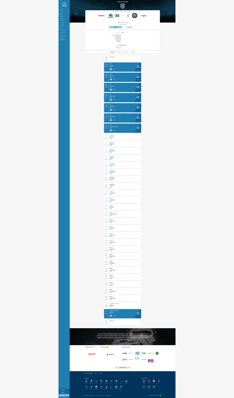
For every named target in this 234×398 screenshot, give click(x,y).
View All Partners (122, 367)
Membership (62, 32)
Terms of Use (86, 395)
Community (63, 20)
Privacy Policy (91, 395)
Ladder (62, 16)
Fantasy (62, 22)
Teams (61, 18)
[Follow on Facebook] (95, 373)
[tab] (112, 52)
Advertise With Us (108, 395)
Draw (61, 14)
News (61, 9)
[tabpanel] (122, 191)
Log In (63, 392)
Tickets (61, 34)
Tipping (62, 24)
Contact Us (103, 395)
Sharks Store (63, 36)
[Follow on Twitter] (98, 373)
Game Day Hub (63, 30)
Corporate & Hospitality (62, 39)
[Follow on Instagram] (100, 373)
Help (99, 395)
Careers (96, 395)
